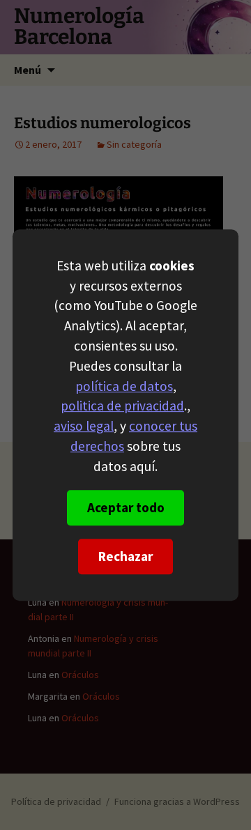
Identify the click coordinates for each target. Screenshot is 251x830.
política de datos (124, 386)
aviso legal (84, 425)
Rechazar (125, 556)
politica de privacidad (122, 406)
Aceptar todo (126, 507)
